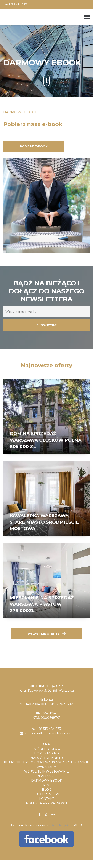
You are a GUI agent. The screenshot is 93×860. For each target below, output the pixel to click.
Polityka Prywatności (46, 803)
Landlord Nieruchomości (29, 825)
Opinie (47, 785)
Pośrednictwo (46, 749)
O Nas (47, 744)
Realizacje (46, 776)
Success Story (47, 794)
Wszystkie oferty (44, 633)
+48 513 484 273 (16, 4)
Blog (46, 790)
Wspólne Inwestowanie (46, 771)
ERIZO (77, 825)
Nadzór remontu (46, 758)
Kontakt (46, 799)
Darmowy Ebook (46, 780)
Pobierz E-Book (34, 146)
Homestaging (46, 753)
